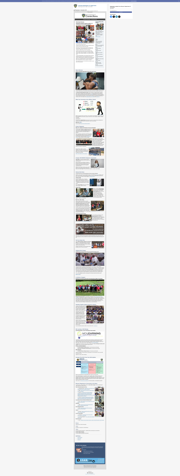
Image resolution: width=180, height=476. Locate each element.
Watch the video (98, 36)
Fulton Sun (97, 96)
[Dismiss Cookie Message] (179, 1)
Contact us (79, 439)
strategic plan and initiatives (84, 380)
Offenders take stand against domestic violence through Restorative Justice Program (92, 420)
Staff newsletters (80, 437)
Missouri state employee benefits (85, 123)
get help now (95, 325)
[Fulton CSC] (90, 89)
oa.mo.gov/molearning (95, 342)
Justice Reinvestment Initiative (86, 221)
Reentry (97, 174)
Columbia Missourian (89, 96)
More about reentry (92, 176)
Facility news (79, 438)
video (80, 122)
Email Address (112, 8)
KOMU (93, 96)
